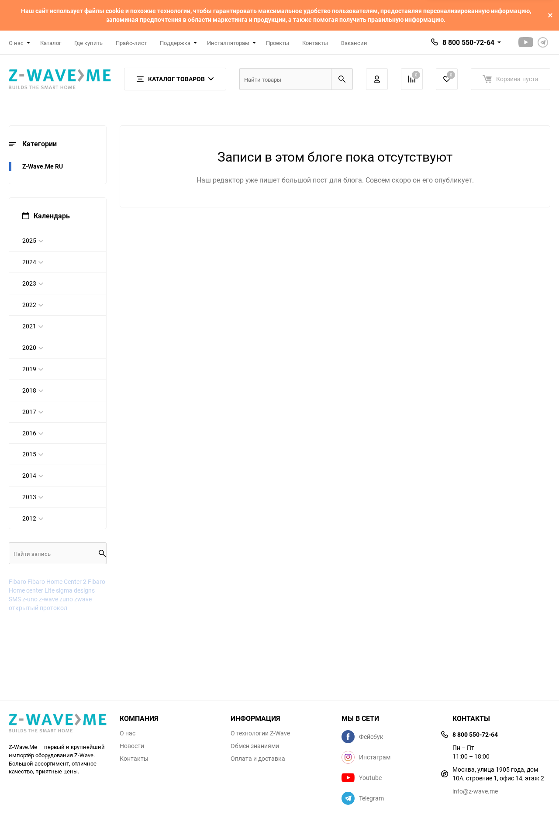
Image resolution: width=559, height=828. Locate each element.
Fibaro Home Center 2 (57, 581)
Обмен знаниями (255, 746)
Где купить (88, 43)
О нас (127, 733)
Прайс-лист (131, 43)
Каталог (50, 43)
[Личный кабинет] (377, 79)
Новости (132, 746)
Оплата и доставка (258, 759)
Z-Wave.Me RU (42, 166)
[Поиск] (342, 79)
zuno (66, 599)
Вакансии (354, 43)
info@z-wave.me (475, 791)
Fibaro (17, 581)
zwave (83, 599)
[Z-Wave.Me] (58, 724)
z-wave (48, 599)
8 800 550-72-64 (468, 42)
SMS (15, 599)
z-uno (30, 599)
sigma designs (75, 590)
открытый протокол (38, 608)
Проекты (277, 43)
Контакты (315, 43)
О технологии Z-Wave (260, 733)
